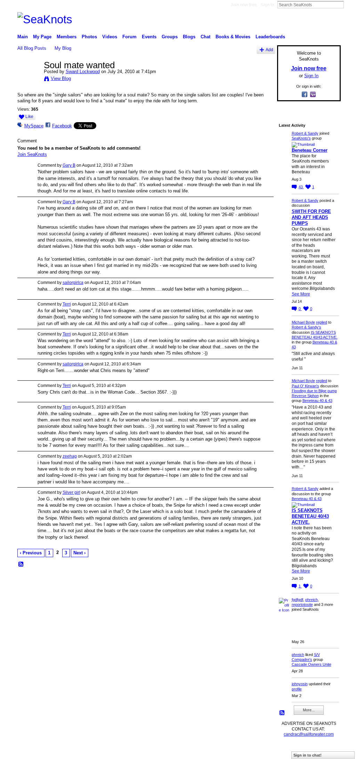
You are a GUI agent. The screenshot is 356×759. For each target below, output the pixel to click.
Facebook (62, 125)
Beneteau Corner (309, 150)
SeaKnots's (301, 138)
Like (29, 116)
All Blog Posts (31, 48)
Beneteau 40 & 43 (317, 400)
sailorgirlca (73, 282)
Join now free (243, 4)
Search (349, 4)
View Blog (61, 78)
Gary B (69, 165)
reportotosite (302, 604)
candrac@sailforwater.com (309, 734)
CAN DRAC (66, 751)
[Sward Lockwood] (28, 80)
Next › (79, 552)
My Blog (63, 48)
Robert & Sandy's (306, 327)
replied (321, 322)
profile (297, 689)
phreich (311, 600)
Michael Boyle (303, 322)
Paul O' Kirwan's (305, 386)
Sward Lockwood (83, 71)
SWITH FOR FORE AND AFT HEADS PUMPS (311, 217)
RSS (21, 564)
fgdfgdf (297, 600)
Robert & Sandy (305, 133)
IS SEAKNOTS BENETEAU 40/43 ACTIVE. (310, 516)
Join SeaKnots (32, 154)
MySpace (33, 125)
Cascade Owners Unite (311, 664)
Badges (261, 751)
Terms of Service (325, 751)
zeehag (70, 456)
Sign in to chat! (307, 755)
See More (301, 294)
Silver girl (71, 492)
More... (309, 710)
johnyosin (300, 684)
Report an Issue (289, 751)
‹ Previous (31, 552)
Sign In (267, 4)
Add (269, 49)
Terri (67, 304)
